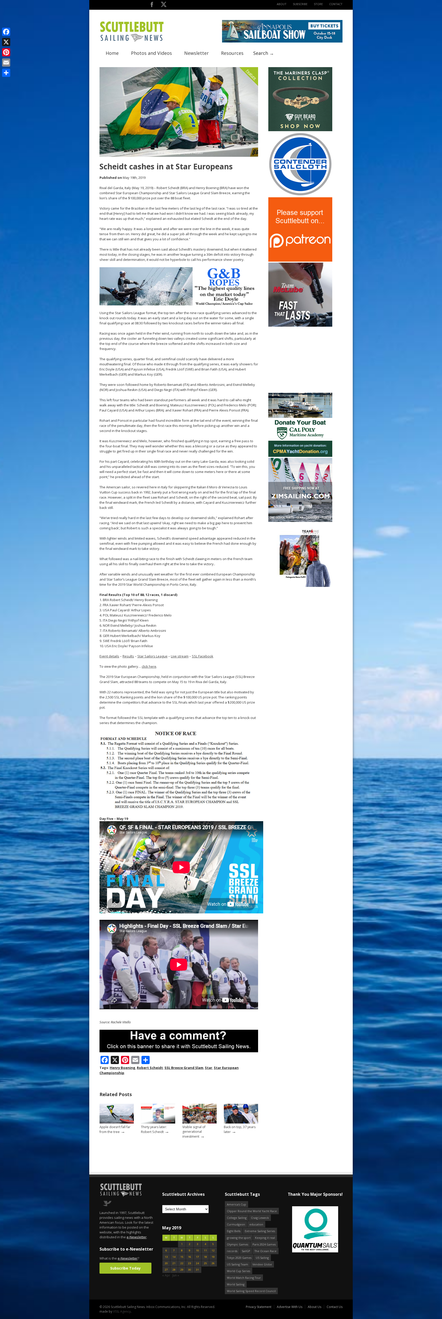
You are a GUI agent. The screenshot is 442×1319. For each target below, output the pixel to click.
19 (213, 1257)
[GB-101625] (179, 304)
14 (173, 1257)
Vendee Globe (262, 1264)
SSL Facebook (202, 656)
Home (112, 53)
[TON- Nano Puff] (300, 586)
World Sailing (236, 1284)
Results (128, 656)
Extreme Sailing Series (260, 1231)
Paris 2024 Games (264, 1244)
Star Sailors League (152, 656)
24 (197, 1263)
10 (197, 1250)
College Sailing (237, 1218)
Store (318, 4)
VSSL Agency (122, 1311)
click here (149, 666)
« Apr (166, 1275)
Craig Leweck (260, 1218)
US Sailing (262, 1258)
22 (181, 1263)
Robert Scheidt (150, 1067)
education (256, 1224)
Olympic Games (237, 1244)
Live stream (180, 656)
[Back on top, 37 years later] (241, 1122)
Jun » (175, 1275)
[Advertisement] (300, 360)
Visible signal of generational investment (193, 1132)
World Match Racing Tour (244, 1278)
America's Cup (236, 1204)
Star (208, 1067)
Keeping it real (265, 1238)
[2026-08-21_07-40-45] (282, 41)
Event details (109, 656)
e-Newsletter (137, 1237)
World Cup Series (238, 1271)
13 (166, 1257)
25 (205, 1263)
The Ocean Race (266, 1251)
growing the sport (239, 1238)
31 (197, 1269)
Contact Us (334, 1307)
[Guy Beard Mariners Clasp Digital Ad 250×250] (300, 130)
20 (166, 1263)
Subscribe (300, 4)
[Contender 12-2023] (300, 195)
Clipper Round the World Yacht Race (252, 1211)
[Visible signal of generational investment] (199, 1122)
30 (189, 1269)
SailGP (246, 1251)
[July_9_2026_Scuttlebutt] (300, 456)
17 (197, 1257)
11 (205, 1250)
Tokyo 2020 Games (239, 1258)
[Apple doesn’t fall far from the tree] (117, 1122)
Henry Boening (122, 1067)
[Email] (6, 62)
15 (181, 1257)
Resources (232, 53)
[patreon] (300, 260)
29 (181, 1269)
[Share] (6, 73)
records (232, 1251)
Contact (335, 4)
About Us (314, 1307)
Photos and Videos (151, 53)
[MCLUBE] (300, 325)
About (281, 4)
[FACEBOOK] (152, 5)
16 (189, 1257)
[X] (6, 42)
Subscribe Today (125, 1268)
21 (173, 1263)
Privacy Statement (258, 1307)
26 (213, 1263)
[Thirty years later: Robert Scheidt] (158, 1122)
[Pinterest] (6, 52)
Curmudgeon (236, 1224)
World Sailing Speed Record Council (251, 1291)
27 (166, 1269)
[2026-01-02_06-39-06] (315, 1229)
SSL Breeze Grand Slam (183, 1067)
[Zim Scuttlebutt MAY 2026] (300, 521)
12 (213, 1250)
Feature (251, 74)
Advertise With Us (289, 1307)
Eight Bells (233, 1231)
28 (173, 1269)
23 (189, 1263)
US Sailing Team (237, 1264)
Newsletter (196, 53)
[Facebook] (6, 32)
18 (205, 1257)
